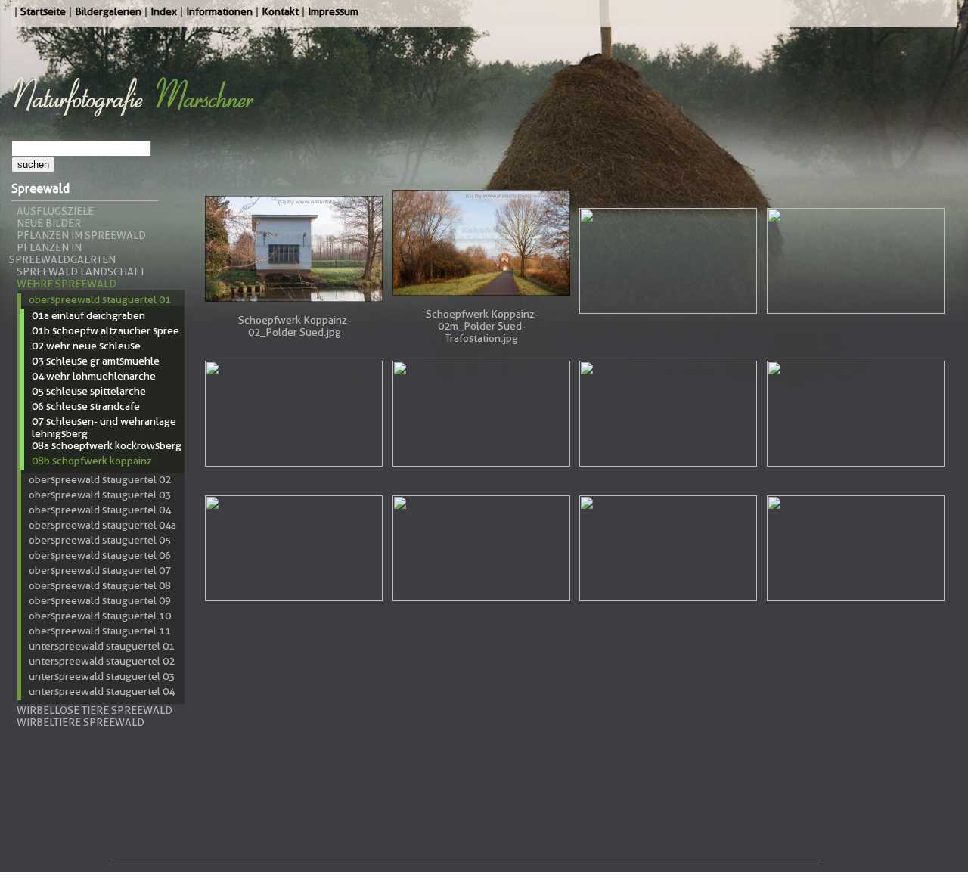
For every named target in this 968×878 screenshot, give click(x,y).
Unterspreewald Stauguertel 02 (102, 661)
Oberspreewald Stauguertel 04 (100, 510)
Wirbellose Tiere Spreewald (94, 710)
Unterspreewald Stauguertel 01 (102, 646)
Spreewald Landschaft (81, 271)
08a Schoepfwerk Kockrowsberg (107, 445)
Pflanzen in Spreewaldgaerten (62, 253)
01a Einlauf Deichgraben (88, 315)
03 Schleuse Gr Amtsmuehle (96, 361)
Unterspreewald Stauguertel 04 (102, 691)
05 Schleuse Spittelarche (89, 391)
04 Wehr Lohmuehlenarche (94, 376)
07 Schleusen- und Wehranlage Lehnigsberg (104, 427)
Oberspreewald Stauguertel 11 (100, 631)
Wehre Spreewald (66, 284)
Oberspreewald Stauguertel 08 (100, 585)
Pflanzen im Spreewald (81, 235)
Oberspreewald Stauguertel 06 (100, 555)
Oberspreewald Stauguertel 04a (102, 525)
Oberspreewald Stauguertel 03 (100, 495)
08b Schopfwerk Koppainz (92, 461)
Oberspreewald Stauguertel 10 (100, 616)
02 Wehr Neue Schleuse (86, 346)
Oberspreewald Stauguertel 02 (100, 479)
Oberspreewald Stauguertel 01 (100, 299)
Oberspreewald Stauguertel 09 (100, 600)
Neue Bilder (49, 223)
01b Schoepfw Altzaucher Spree (105, 330)
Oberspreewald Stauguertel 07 (100, 570)
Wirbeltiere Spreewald (80, 722)
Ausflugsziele (55, 211)
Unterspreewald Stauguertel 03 (102, 676)
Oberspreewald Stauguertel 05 (100, 540)
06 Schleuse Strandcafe (86, 406)
